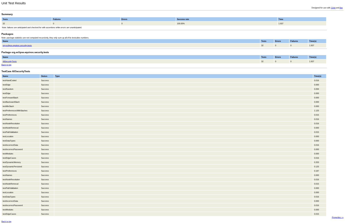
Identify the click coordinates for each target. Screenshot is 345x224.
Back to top (6, 65)
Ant (341, 8)
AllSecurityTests (10, 61)
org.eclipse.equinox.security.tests (17, 45)
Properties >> (338, 217)
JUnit (333, 8)
